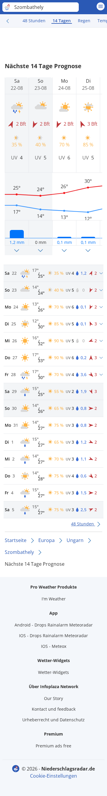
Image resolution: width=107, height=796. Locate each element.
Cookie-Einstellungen (53, 776)
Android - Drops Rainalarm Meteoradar (54, 625)
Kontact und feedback (53, 709)
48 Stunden (34, 20)
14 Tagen (62, 20)
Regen (84, 20)
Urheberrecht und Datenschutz (53, 720)
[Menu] (101, 6)
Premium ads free (53, 746)
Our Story (53, 698)
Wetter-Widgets (53, 672)
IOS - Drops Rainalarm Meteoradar (53, 635)
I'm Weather (54, 599)
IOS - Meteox (53, 646)
